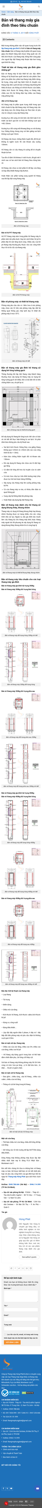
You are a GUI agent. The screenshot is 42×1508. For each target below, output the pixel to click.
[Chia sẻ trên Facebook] (15, 1268)
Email (6, 1315)
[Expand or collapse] (38, 39)
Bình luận (7, 1288)
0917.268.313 (23, 1413)
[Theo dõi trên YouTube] (11, 1489)
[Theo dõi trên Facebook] (3, 1489)
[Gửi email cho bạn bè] (23, 1268)
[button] (3, 6)
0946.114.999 (14, 1438)
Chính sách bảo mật (10, 1449)
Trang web (8, 1325)
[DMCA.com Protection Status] (28, 1393)
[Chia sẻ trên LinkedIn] (30, 1268)
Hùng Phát (34, 33)
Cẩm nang (10, 12)
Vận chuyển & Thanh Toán (12, 1453)
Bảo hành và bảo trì (10, 1457)
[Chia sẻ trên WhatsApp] (11, 1268)
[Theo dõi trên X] (7, 1489)
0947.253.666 (35, 1413)
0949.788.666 (14, 1409)
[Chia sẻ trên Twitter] (19, 1268)
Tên (6, 1306)
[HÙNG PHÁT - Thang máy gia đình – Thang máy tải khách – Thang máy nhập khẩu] (21, 6)
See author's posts (29, 1257)
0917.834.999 (11, 1413)
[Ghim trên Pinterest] (27, 1268)
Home (3, 12)
